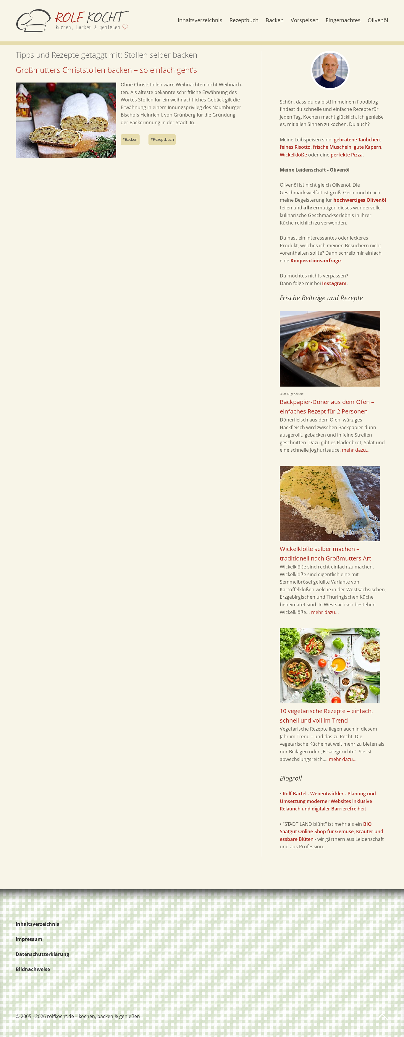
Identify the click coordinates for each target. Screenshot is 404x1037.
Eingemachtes (343, 20)
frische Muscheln (332, 147)
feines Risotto (295, 147)
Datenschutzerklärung (42, 954)
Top (382, 1017)
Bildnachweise (33, 969)
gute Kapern (367, 147)
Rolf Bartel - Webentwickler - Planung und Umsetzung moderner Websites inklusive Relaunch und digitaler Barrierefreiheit (328, 801)
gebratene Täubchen (357, 139)
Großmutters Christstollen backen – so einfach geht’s (106, 69)
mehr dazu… (356, 450)
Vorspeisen (305, 20)
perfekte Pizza (347, 154)
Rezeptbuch (244, 20)
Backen (275, 20)
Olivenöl (378, 20)
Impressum (29, 939)
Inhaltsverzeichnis (200, 20)
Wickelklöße (293, 154)
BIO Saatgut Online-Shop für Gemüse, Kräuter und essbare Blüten (331, 831)
